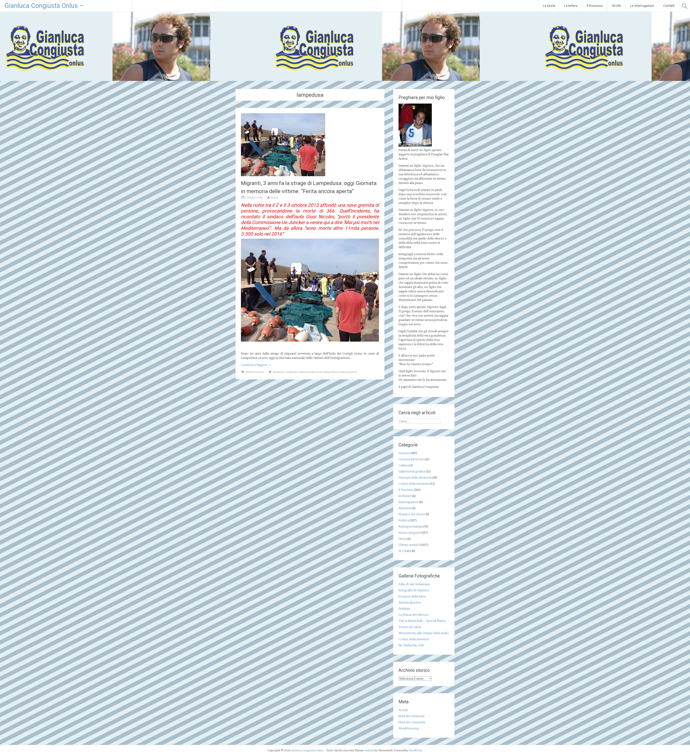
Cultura (404, 465)
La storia (549, 6)
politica (352, 372)
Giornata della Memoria (415, 477)
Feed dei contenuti (411, 716)
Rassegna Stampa (411, 526)
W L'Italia (405, 551)
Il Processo (594, 6)
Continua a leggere (256, 365)
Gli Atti (616, 6)
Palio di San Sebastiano (414, 584)
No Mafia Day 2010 (411, 645)
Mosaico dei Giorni (412, 514)
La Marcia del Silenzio (414, 614)
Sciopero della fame (412, 596)
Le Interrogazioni (642, 6)
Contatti (669, 6)
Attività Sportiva (410, 602)
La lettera (570, 6)
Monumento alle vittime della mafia (423, 633)
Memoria (405, 508)
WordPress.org (409, 728)
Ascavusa (278, 372)
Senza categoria (409, 532)
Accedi (403, 710)
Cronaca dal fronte (411, 459)
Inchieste (405, 496)
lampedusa (331, 372)
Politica (404, 520)
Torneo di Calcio (410, 627)
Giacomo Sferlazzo (311, 372)
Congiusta (291, 372)
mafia (342, 372)
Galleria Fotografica (412, 471)
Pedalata (404, 608)
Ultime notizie (254, 372)
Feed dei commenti (412, 722)
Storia (403, 538)
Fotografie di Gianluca (414, 590)
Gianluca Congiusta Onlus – (44, 6)
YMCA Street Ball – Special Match (422, 621)
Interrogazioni (409, 502)
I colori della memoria (414, 483)
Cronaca (404, 453)
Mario (274, 197)
